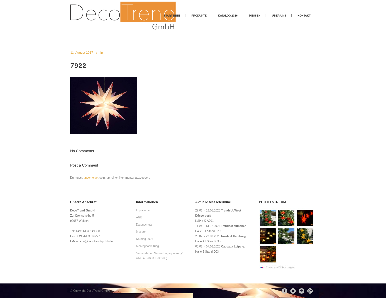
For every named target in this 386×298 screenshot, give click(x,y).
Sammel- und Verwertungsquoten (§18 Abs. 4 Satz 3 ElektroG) (160, 256)
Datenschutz (144, 224)
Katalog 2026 (144, 239)
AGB (139, 217)
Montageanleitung (147, 246)
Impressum (143, 210)
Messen (141, 231)
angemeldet (91, 177)
